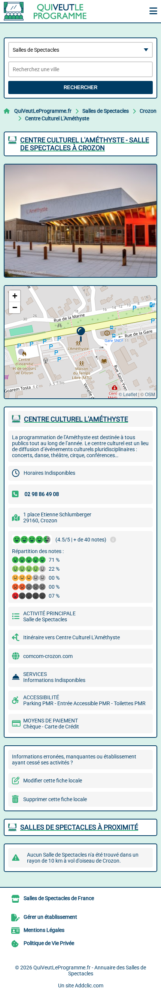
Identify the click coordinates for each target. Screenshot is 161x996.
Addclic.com (89, 986)
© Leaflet (128, 394)
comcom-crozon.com (48, 656)
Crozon (148, 111)
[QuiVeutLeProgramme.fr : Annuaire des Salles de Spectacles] (50, 11)
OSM (150, 394)
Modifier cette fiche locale (52, 781)
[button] (80, 334)
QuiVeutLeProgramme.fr (43, 111)
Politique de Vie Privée (49, 943)
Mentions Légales (44, 930)
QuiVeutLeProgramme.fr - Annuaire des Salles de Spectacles (89, 971)
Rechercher (80, 87)
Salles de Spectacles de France (59, 898)
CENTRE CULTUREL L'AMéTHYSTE (76, 419)
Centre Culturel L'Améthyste (57, 118)
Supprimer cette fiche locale (55, 799)
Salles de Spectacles (105, 111)
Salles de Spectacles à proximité (79, 827)
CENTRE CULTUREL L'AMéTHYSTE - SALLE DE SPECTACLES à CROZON (84, 144)
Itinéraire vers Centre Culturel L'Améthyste (71, 637)
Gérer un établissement (50, 917)
